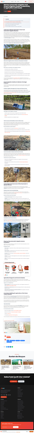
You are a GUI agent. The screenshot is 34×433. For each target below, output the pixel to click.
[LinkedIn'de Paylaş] (10, 347)
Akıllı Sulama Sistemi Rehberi (21, 406)
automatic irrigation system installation (20, 253)
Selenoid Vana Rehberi (20, 403)
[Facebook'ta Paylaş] (8, 347)
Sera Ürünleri (19, 391)
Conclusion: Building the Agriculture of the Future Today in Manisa (13, 26)
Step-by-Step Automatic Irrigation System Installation (12, 24)
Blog (15, 1)
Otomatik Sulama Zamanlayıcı (4, 409)
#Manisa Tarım (22, 340)
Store (31, 1)
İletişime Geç (21, 381)
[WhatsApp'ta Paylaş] (12, 347)
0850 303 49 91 (20, 413)
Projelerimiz (2, 415)
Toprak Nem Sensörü (20, 389)
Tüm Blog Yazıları (14, 381)
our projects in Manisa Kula (22, 155)
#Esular (8, 340)
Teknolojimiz (2, 414)
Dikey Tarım (2, 405)
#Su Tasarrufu (17, 340)
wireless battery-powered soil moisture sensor (10, 92)
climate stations (9, 220)
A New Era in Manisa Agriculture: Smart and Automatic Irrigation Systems (14, 20)
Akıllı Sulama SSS (20, 409)
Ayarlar (27, 431)
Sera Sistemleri (2, 403)
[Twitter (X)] (8, 395)
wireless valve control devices (18, 192)
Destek (18, 1)
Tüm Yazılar (6, 16)
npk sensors (16, 128)
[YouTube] (6, 395)
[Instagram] (3, 395)
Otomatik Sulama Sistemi (4, 400)
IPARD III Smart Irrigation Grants (11, 285)
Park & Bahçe (2, 406)
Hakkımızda (2, 413)
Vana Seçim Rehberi (20, 404)
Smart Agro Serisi (20, 395)
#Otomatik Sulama (12, 340)
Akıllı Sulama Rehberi (20, 400)
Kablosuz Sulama (20, 390)
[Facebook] (1, 395)
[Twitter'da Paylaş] (7, 347)
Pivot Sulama (2, 404)
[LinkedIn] (4, 395)
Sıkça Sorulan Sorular (20, 410)
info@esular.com (20, 415)
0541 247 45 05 (20, 414)
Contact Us (9, 313)
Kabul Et (32, 431)
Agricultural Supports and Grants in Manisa (10, 25)
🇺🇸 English (9, 11)
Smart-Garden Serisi (20, 394)
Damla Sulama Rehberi (20, 405)
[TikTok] (10, 395)
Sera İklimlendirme (20, 396)
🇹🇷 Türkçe (5, 11)
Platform (12, 1)
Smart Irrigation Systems (17, 310)
